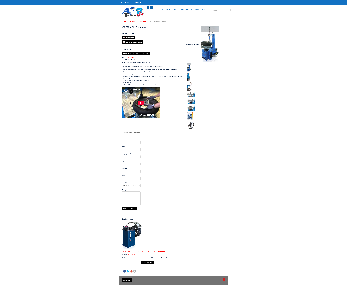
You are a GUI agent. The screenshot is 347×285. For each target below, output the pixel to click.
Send (124, 208)
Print (146, 53)
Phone (124, 175)
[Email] (134, 271)
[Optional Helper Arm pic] (190, 125)
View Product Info (147, 262)
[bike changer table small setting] (190, 108)
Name (124, 139)
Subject (124, 183)
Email (124, 146)
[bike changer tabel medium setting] (190, 101)
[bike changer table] (190, 94)
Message (124, 190)
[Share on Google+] (131, 271)
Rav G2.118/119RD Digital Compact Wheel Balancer (143, 251)
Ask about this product (132, 53)
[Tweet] (128, 271)
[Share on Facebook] (124, 271)
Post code (124, 168)
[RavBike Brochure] (189, 116)
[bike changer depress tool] (189, 86)
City (123, 161)
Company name (126, 154)
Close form (132, 208)
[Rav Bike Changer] (209, 44)
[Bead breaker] (188, 77)
